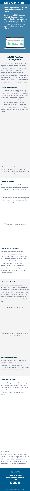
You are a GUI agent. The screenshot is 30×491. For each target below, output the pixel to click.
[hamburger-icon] (23, 2)
